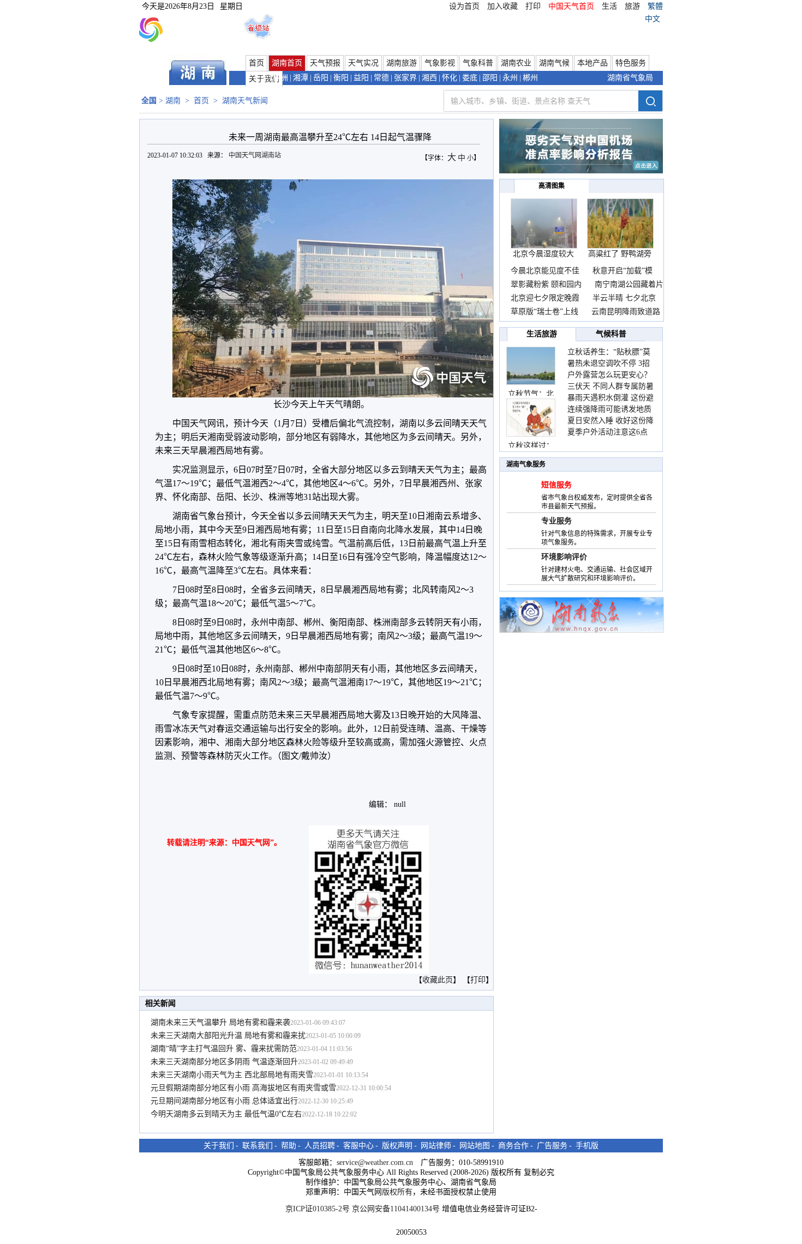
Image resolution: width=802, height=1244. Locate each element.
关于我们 (219, 1146)
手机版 (587, 1146)
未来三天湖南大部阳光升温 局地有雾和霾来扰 (228, 1035)
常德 (381, 78)
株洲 (280, 78)
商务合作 (513, 1146)
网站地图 (474, 1146)
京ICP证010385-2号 (317, 1209)
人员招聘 (319, 1146)
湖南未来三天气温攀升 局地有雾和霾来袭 (220, 1022)
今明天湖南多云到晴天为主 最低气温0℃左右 (226, 1114)
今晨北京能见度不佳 (546, 271)
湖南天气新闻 (245, 100)
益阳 (361, 78)
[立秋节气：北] (530, 366)
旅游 (632, 6)
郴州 (530, 78)
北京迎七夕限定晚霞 (546, 298)
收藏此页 (437, 980)
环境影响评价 (564, 557)
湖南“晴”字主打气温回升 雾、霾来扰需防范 (224, 1048)
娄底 (469, 78)
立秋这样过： (531, 446)
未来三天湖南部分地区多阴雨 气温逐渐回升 (224, 1062)
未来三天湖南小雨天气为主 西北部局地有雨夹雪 (232, 1075)
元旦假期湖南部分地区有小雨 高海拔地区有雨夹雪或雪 (243, 1088)
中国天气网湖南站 (256, 155)
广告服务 (552, 1146)
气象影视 (439, 63)
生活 (609, 6)
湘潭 (300, 78)
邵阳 (490, 78)
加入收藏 (502, 6)
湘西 (429, 78)
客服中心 (358, 1146)
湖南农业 (516, 63)
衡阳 (341, 78)
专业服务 (556, 521)
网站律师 (436, 1146)
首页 (256, 63)
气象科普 (478, 63)
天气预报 (325, 63)
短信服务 (556, 485)
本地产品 (592, 63)
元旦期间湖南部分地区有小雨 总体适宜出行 (224, 1101)
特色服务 (630, 63)
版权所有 (397, 1192)
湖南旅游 (401, 63)
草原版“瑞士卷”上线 (544, 311)
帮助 (288, 1146)
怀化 (449, 78)
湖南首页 (287, 63)
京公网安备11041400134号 (396, 1209)
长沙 (260, 78)
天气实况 (363, 63)
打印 (533, 6)
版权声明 (397, 1146)
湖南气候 (554, 63)
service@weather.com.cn (375, 1162)
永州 (510, 78)
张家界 (405, 78)
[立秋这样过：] (530, 417)
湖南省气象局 (630, 78)
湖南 (173, 100)
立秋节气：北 (531, 394)
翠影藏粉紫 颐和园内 (546, 284)
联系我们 (257, 1146)
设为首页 (464, 6)
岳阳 (320, 78)
